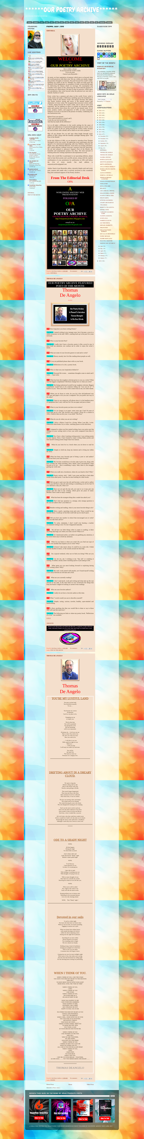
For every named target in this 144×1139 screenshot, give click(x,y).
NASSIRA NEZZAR (105, 157)
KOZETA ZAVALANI (105, 159)
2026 (100, 110)
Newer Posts (50, 1084)
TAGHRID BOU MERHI (38, 78)
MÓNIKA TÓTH (104, 209)
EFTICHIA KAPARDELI (106, 200)
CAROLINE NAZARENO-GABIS (107, 212)
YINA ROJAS (103, 205)
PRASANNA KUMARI (35, 88)
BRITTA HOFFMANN (106, 164)
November (103, 138)
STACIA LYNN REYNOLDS (107, 181)
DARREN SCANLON (105, 220)
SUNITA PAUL (104, 218)
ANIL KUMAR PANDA (37, 85)
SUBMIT (36, 22)
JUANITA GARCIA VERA (107, 195)
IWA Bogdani (32, 153)
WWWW (109, 22)
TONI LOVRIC (104, 183)
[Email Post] (81, 271)
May (101, 248)
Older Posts (90, 1084)
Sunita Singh (32, 186)
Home (29, 22)
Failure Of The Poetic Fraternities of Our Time (35, 164)
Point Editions (33, 180)
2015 (41, 22)
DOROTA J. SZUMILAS (106, 175)
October (102, 141)
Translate (108, 101)
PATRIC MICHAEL (105, 236)
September (103, 143)
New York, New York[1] (35, 170)
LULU (49, 618)
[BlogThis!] (86, 271)
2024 (87, 22)
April (101, 251)
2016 (47, 22)
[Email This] (84, 271)
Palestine (102, 22)
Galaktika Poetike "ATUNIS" (34, 138)
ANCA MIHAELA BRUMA (107, 191)
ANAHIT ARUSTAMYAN (107, 202)
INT (96, 22)
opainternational (33, 169)
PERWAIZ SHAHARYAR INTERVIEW (105, 67)
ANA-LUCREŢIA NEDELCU (107, 166)
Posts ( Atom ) (56, 1088)
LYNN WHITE (33, 72)
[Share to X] (88, 271)
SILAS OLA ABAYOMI (106, 241)
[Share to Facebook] (89, 271)
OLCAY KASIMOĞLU (35, 68)
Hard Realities (32, 176)
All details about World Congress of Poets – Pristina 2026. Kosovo (34, 155)
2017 (52, 22)
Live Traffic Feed (36, 55)
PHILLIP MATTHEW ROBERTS (105, 230)
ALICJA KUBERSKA (105, 173)
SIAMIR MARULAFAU (106, 238)
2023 (82, 22)
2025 (92, 22)
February (102, 255)
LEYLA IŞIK (33, 62)
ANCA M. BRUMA (40, 81)
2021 (72, 22)
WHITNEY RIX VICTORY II (107, 243)
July (101, 148)
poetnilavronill (33, 174)
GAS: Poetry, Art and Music (34, 145)
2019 (62, 22)
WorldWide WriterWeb (35, 185)
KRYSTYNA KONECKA (106, 162)
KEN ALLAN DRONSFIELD (107, 234)
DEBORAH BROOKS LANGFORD (105, 178)
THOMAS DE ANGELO (54, 279)
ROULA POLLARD (105, 186)
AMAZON (50, 623)
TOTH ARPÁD (37, 74)
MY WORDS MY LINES (34, 161)
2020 (67, 22)
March (102, 253)
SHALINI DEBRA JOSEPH (107, 193)
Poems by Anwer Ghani (35, 140)
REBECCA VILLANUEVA (107, 207)
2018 (57, 22)
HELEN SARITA (104, 198)
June (101, 246)
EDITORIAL (51, 31)
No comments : (74, 271)
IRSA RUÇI (103, 188)
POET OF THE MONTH (56, 650)
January (102, 258)
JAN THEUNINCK (105, 223)
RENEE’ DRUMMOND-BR (33, 65)
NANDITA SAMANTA (106, 216)
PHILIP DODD (104, 227)
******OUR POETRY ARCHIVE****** (71, 9)
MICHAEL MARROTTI (106, 225)
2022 (77, 22)
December (103, 136)
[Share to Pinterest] (91, 271)
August (102, 145)
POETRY (52, 1080)
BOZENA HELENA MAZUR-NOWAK (107, 169)
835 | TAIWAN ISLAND (35, 181)
